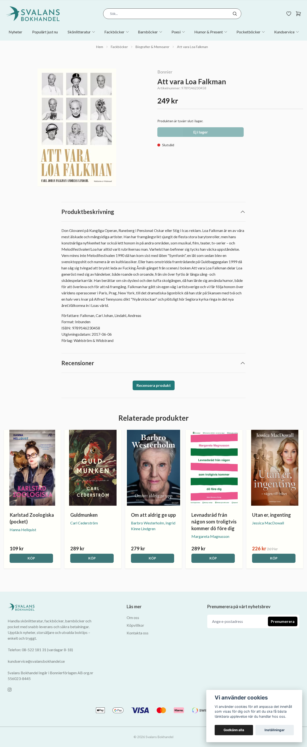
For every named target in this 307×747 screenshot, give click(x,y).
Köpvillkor (135, 625)
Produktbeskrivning (87, 211)
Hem (99, 47)
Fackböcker (119, 47)
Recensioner (77, 362)
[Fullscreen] (76, 127)
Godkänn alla (234, 730)
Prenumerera (283, 621)
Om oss (133, 617)
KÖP (31, 558)
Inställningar (275, 730)
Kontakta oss (137, 633)
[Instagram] (10, 690)
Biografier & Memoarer (152, 47)
